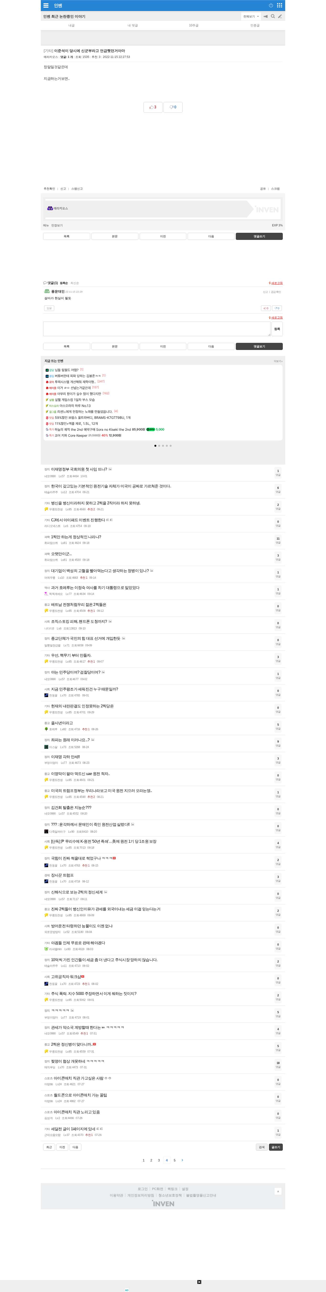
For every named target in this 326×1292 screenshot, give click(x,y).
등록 (277, 329)
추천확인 (49, 188)
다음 (211, 236)
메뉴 (46, 225)
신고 (63, 188)
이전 (163, 236)
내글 (71, 25)
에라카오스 (51, 57)
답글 (49, 308)
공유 (263, 188)
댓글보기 (259, 346)
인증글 (255, 25)
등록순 (64, 283)
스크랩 (275, 188)
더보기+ (278, 361)
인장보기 (57, 225)
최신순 (74, 283)
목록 (66, 236)
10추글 (194, 25)
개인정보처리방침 (140, 1195)
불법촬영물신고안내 (201, 1195)
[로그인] (271, 5)
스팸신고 (77, 188)
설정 (185, 1189)
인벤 (58, 5)
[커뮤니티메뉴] (46, 5)
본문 (115, 236)
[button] (155, 446)
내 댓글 (133, 25)
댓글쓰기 (259, 236)
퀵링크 (173, 1189)
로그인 (143, 1189)
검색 (262, 1147)
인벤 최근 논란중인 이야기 (64, 16)
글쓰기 (280, 16)
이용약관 (116, 1195)
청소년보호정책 (170, 1195)
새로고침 (277, 283)
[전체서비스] (280, 5)
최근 (49, 1147)
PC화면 (157, 1189)
